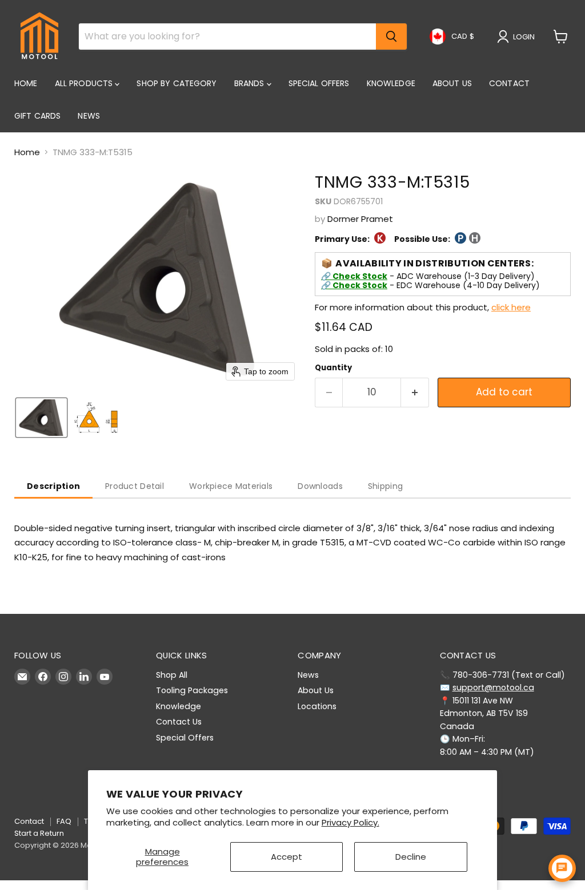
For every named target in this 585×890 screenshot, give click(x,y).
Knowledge (391, 83)
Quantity (333, 367)
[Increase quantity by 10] (415, 392)
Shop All (171, 675)
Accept (286, 857)
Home (26, 83)
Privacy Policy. (350, 822)
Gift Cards (37, 116)
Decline (410, 857)
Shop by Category (177, 83)
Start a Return (39, 833)
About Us (452, 83)
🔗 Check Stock (354, 276)
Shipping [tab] (385, 486)
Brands (250, 83)
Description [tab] (53, 486)
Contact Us (179, 721)
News (89, 116)
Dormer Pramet (360, 219)
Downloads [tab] (320, 486)
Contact (509, 83)
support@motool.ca (493, 687)
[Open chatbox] (562, 868)
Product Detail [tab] (134, 486)
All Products (85, 83)
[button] (518, 36)
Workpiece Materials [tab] (231, 486)
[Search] (391, 36)
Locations (317, 706)
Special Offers (319, 83)
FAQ (64, 821)
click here (511, 307)
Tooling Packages (192, 690)
